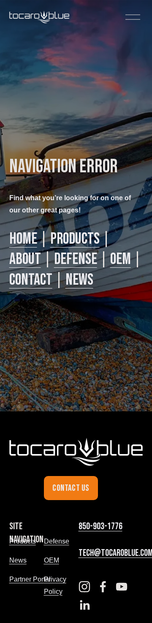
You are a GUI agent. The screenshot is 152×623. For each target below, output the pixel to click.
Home (23, 238)
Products (75, 238)
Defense (75, 259)
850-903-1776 (100, 526)
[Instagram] (84, 587)
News (79, 279)
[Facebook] (103, 587)
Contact (30, 279)
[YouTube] (122, 587)
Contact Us (70, 488)
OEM (120, 259)
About (25, 259)
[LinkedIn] (84, 605)
